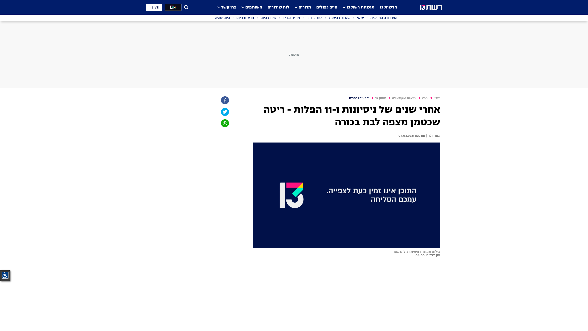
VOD (424, 98)
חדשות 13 (388, 7)
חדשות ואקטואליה (404, 98)
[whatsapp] (224, 123)
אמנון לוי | (432, 136)
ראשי (437, 98)
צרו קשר (228, 7)
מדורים (305, 7)
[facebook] (224, 100)
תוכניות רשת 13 (360, 7)
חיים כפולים (326, 7)
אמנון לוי (380, 98)
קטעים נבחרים (359, 98)
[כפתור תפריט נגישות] (5, 275)
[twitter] (224, 112)
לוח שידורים (278, 7)
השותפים (253, 7)
